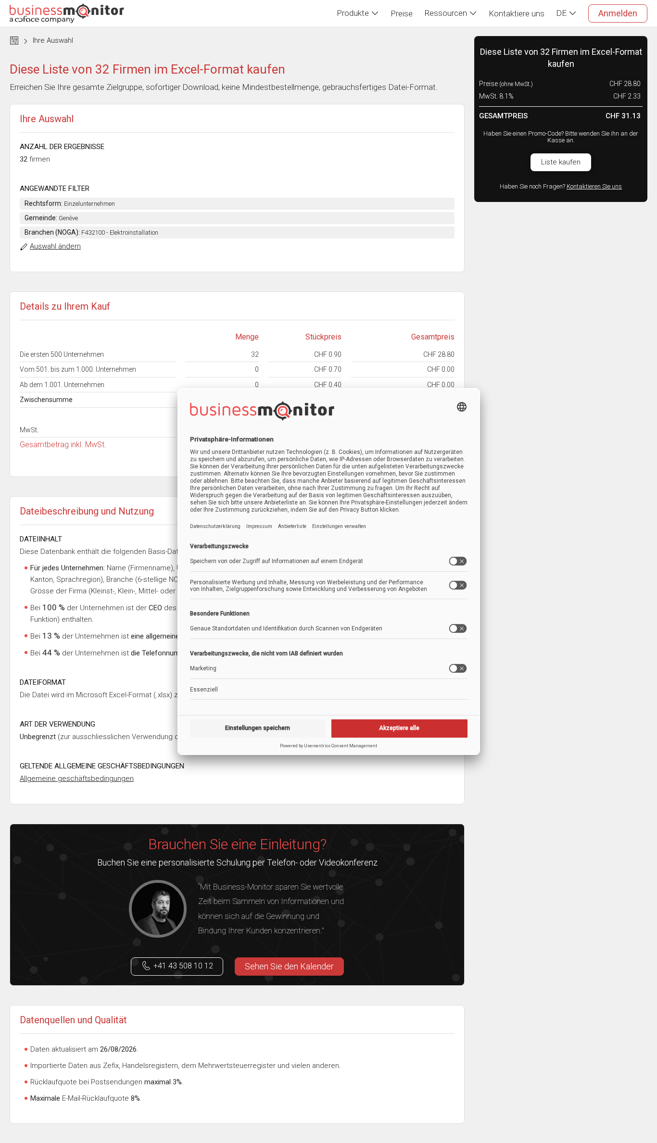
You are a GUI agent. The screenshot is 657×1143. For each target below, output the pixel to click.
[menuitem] (358, 13)
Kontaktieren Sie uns (594, 186)
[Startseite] (67, 13)
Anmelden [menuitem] (617, 13)
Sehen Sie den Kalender (289, 966)
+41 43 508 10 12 (183, 965)
